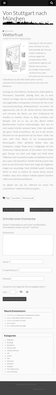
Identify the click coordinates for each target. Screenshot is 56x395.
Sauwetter (16, 198)
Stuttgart (10, 366)
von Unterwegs (12, 372)
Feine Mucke (11, 348)
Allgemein (10, 340)
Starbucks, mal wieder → (41, 210)
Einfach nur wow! (20, 320)
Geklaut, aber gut (13, 350)
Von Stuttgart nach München (25, 16)
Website (7, 278)
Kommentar (8, 232)
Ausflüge (10, 342)
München (9, 31)
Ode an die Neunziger (18, 326)
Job (8, 353)
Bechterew (10, 345)
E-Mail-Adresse (10, 270)
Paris (13, 323)
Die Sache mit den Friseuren (22, 318)
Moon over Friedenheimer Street (28, 315)
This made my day (13, 369)
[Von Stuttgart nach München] (28, 21)
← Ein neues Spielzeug (13, 210)
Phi (7, 38)
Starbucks (10, 364)
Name (6, 261)
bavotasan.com (38, 389)
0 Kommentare (25, 38)
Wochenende (28, 198)
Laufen (9, 356)
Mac (8, 358)
